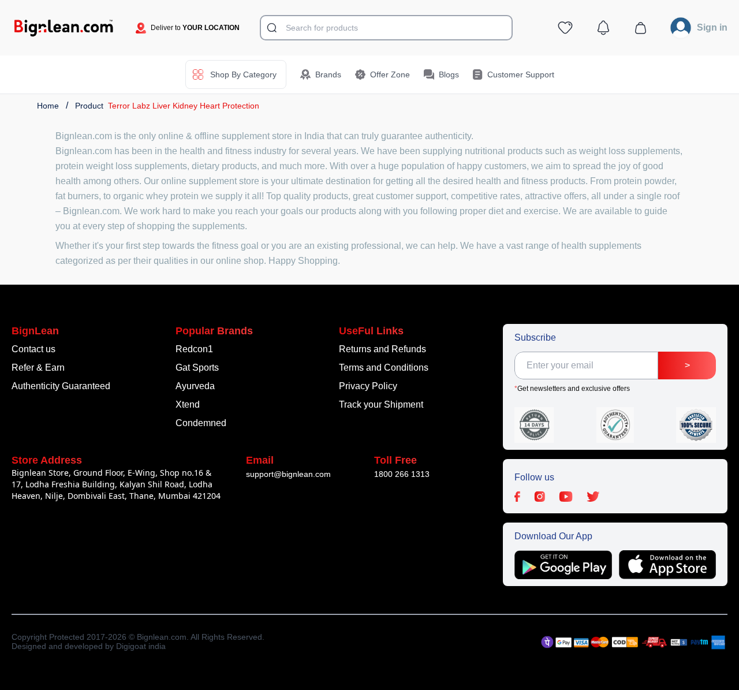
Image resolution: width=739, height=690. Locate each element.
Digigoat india (141, 646)
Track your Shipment (381, 404)
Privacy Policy (368, 386)
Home (48, 105)
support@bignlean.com (288, 474)
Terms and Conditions (383, 367)
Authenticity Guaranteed (61, 386)
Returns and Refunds (382, 349)
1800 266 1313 (402, 474)
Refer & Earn (38, 367)
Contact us (33, 349)
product (89, 105)
